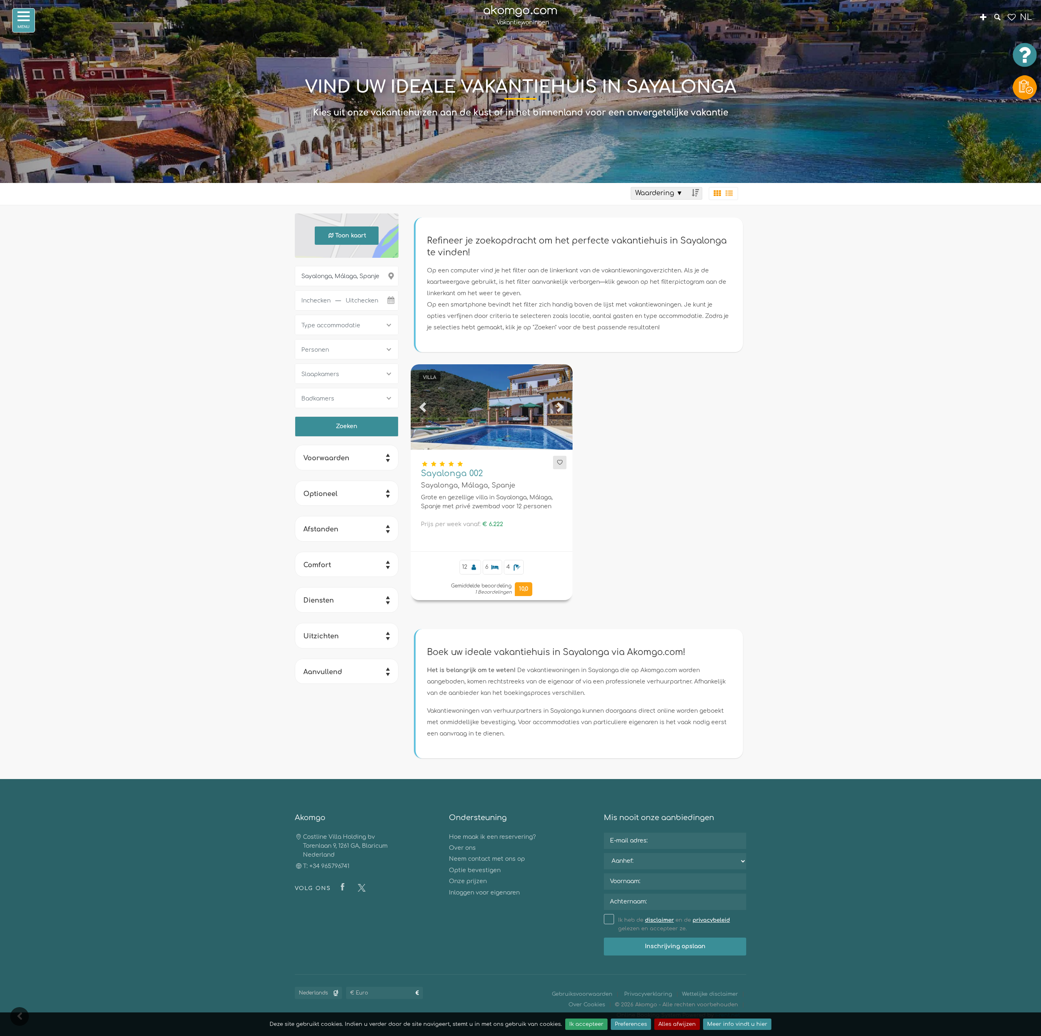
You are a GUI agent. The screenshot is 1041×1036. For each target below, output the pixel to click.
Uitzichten (321, 636)
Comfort (317, 565)
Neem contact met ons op (487, 859)
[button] (423, 407)
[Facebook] (344, 887)
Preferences (631, 1024)
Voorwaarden (326, 458)
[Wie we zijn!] (983, 18)
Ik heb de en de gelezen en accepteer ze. (674, 924)
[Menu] (23, 20)
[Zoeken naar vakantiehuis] (997, 18)
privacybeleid (711, 920)
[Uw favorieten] (1011, 18)
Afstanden (320, 529)
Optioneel (320, 494)
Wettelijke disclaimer (710, 994)
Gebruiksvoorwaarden (582, 994)
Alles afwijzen (677, 1024)
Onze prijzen (468, 881)
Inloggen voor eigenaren (484, 893)
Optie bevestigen (475, 870)
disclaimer (659, 920)
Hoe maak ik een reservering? (492, 837)
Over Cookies (586, 1005)
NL (1026, 17)
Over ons (462, 848)
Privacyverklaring (648, 994)
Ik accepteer (586, 1024)
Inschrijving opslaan (675, 946)
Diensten (318, 600)
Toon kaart (350, 236)
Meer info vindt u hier (737, 1024)
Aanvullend (322, 672)
